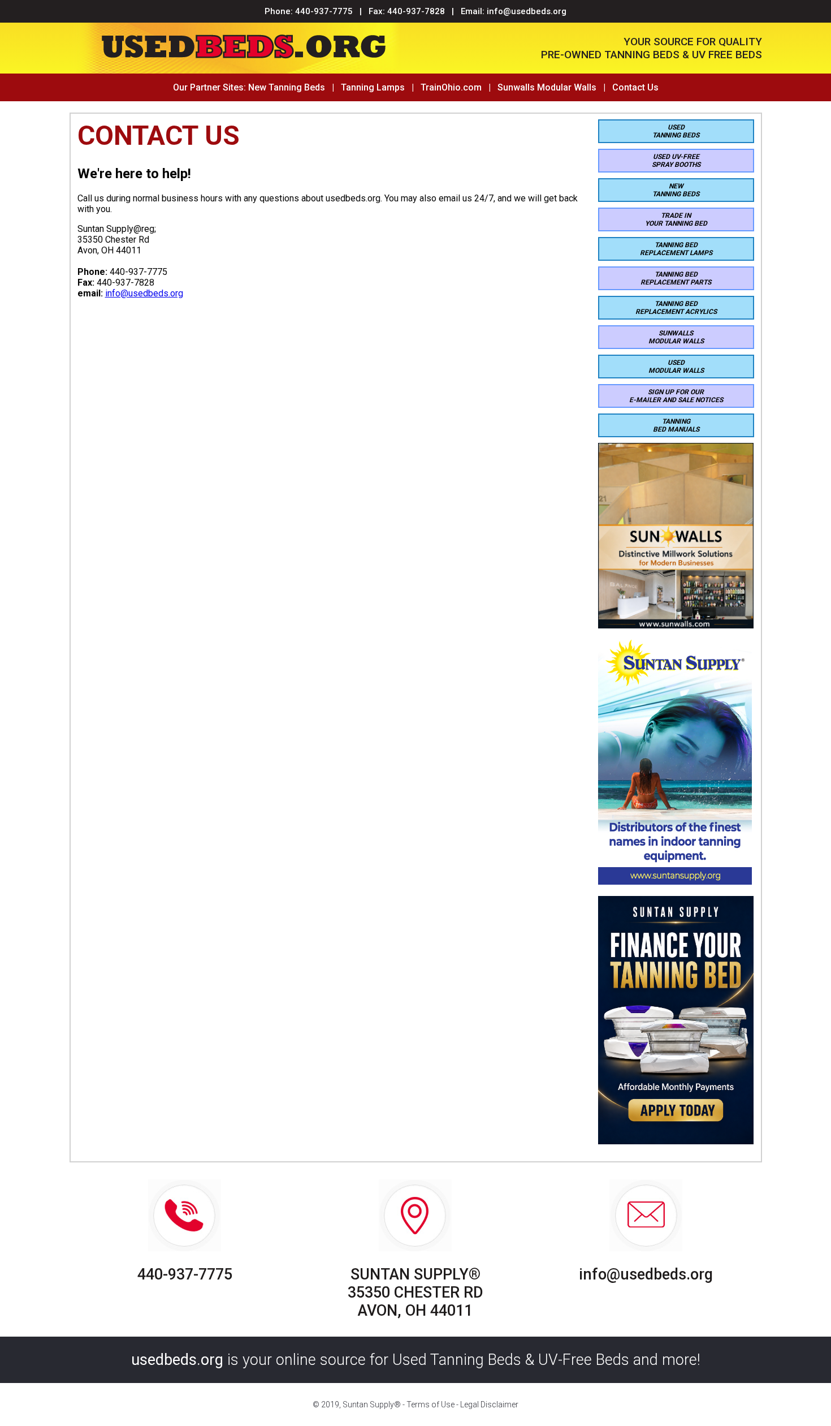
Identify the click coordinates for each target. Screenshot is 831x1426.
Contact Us (635, 87)
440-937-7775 (324, 11)
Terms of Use (430, 1404)
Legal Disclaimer (489, 1404)
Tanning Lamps (373, 87)
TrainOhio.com (451, 87)
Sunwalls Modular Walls (546, 87)
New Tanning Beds (286, 87)
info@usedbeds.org (526, 11)
